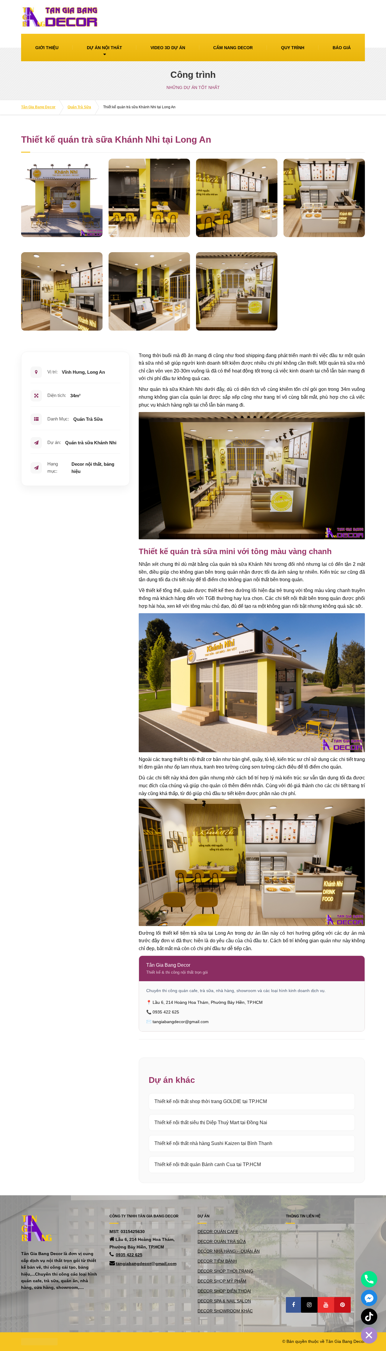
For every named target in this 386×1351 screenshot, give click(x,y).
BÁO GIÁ (342, 47)
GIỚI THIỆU (47, 47)
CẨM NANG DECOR (233, 47)
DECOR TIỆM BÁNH (217, 1261)
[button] (293, 1305)
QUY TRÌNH (292, 47)
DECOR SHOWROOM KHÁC (225, 1310)
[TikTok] (369, 1316)
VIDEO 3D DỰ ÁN (167, 47)
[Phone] (369, 1279)
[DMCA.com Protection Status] (39, 1341)
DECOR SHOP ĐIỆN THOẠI (224, 1291)
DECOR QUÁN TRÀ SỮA (222, 1241)
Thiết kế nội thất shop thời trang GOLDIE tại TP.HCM (210, 1101)
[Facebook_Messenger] (369, 1298)
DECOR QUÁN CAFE (218, 1231)
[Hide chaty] (369, 1335)
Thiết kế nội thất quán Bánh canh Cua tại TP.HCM (207, 1164)
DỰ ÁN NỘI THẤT (104, 47)
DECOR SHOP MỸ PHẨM (222, 1281)
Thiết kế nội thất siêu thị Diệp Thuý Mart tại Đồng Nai (210, 1122)
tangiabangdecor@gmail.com (146, 1263)
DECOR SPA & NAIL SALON (224, 1301)
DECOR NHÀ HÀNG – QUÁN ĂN (229, 1251)
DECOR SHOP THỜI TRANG (225, 1271)
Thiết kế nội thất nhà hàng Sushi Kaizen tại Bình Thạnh (213, 1143)
